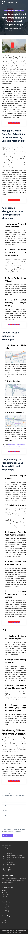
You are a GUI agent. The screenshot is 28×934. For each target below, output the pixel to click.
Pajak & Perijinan (6, 911)
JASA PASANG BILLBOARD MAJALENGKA (14, 10)
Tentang (4, 890)
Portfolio (4, 921)
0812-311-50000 (11, 864)
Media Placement (6, 909)
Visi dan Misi (5, 894)
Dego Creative (18, 932)
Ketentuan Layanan (7, 925)
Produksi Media (6, 905)
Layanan (4, 919)
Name (5, 801)
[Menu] (25, 2)
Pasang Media (6, 907)
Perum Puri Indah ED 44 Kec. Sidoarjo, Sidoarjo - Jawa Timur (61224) (15, 857)
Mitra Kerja (5, 923)
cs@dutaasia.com (12, 870)
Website (5, 810)
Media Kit (4, 896)
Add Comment (7, 816)
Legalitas (4, 892)
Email (4, 806)
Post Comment (7, 836)
